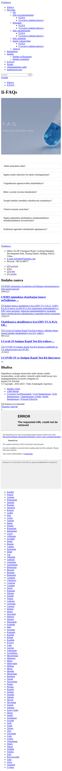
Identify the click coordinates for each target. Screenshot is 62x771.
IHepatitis (17, 23)
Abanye (16, 49)
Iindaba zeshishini (21, 59)
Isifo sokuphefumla (21, 30)
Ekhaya (10, 7)
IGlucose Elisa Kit (28, 399)
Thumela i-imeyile (9, 406)
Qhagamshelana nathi (17, 67)
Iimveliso (11, 10)
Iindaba (10, 54)
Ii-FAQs (10, 62)
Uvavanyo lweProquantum (19, 394)
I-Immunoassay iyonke (30, 396)
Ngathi (10, 64)
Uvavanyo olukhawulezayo (31, 20)
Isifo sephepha (19, 38)
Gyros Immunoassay (42, 394)
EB (14, 12)
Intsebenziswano (14, 69)
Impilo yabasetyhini (22, 41)
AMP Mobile (13, 391)
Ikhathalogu (12, 51)
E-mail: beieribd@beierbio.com (21, 259)
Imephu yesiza (13, 389)
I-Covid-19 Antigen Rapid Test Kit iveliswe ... (27, 341)
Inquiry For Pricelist (10, 381)
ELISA (21, 17)
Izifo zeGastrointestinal (23, 15)
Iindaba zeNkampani (22, 56)
